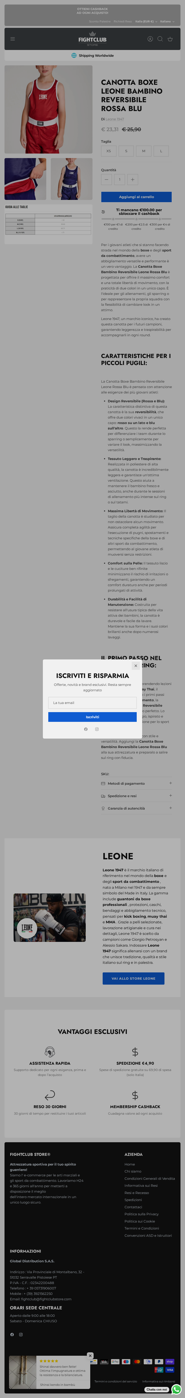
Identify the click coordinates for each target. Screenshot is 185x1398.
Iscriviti (92, 717)
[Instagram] (96, 729)
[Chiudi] (136, 666)
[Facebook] (85, 729)
